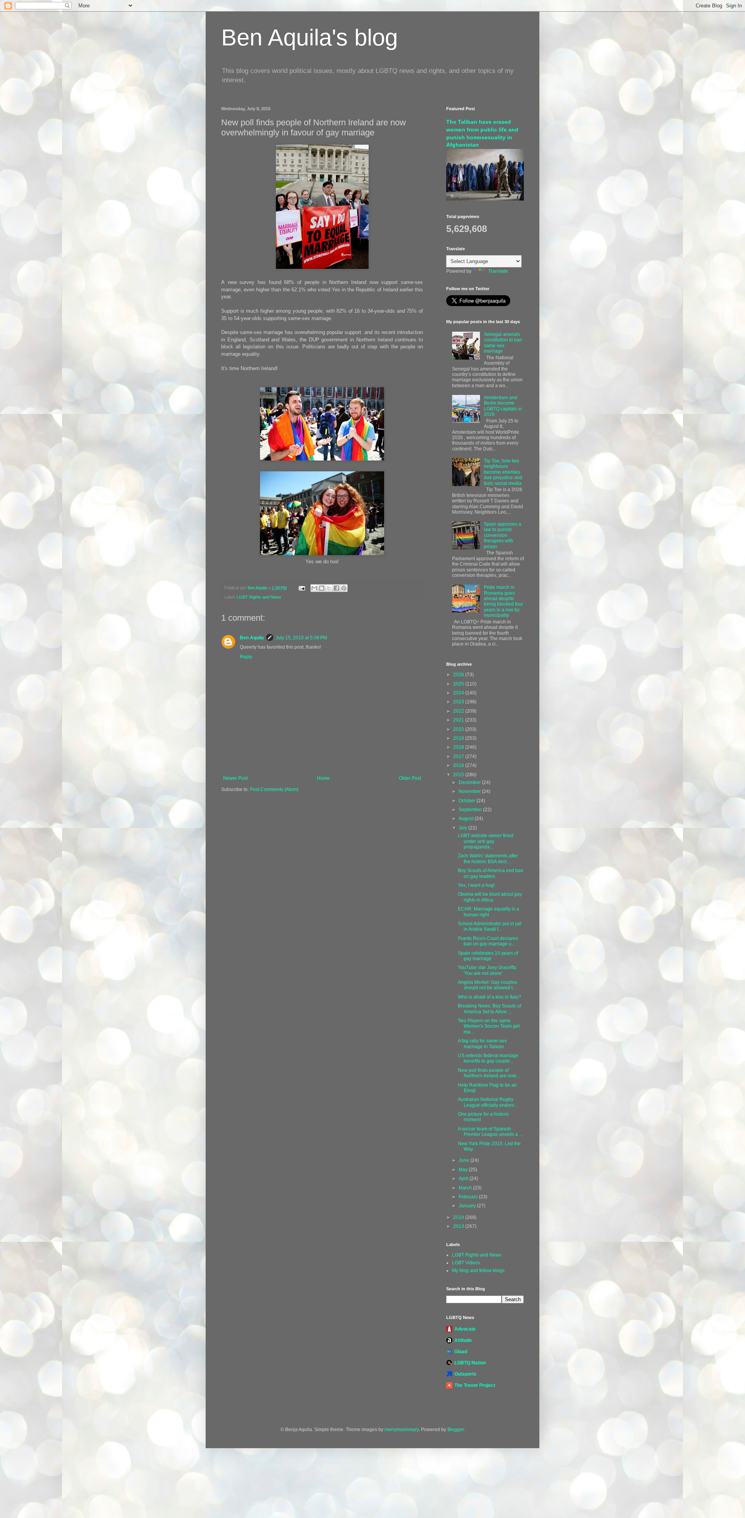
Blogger (455, 1429)
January (468, 1205)
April (464, 1178)
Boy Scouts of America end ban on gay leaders (490, 873)
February (469, 1197)
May (464, 1169)
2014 (459, 1217)
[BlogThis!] (322, 588)
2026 (459, 674)
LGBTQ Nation (470, 1363)
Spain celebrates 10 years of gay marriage (488, 955)
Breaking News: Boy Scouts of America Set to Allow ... (489, 1008)
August (467, 818)
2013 (459, 1226)
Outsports (465, 1374)
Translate (498, 271)
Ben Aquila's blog (309, 37)
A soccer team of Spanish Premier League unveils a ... (490, 1131)
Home (323, 778)
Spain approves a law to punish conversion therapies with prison (502, 535)
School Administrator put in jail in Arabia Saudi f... (490, 926)
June (464, 1160)
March (466, 1188)
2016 (459, 765)
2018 (459, 747)
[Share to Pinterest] (344, 588)
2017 (459, 756)
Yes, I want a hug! (476, 885)
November (470, 791)
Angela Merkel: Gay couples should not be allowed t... (487, 985)
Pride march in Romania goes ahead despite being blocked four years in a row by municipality (503, 601)
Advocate (465, 1329)
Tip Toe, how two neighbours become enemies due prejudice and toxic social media (503, 472)
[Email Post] (301, 587)
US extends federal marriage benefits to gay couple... (488, 1058)
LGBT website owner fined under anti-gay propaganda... (485, 841)
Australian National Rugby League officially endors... (488, 1102)
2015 (459, 774)
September (471, 809)
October (467, 800)
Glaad (460, 1351)
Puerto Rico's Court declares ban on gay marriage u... (488, 941)
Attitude (463, 1340)
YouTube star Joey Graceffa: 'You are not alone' (487, 970)
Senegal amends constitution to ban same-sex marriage (503, 343)
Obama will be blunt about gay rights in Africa (490, 896)
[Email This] (314, 588)
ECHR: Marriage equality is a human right (488, 911)
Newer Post (235, 778)
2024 (459, 693)
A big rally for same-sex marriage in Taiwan (482, 1043)
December (470, 782)
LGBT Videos (466, 1262)
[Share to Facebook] (336, 588)
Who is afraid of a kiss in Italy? (489, 997)
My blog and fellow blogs (478, 1270)
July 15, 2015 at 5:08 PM (301, 637)
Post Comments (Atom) (274, 789)
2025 (459, 684)
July (463, 828)
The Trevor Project (474, 1385)
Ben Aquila (252, 637)
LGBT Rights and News (259, 597)
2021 (459, 720)
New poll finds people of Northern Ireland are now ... (489, 1073)
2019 (459, 738)
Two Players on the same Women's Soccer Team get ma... (489, 1026)
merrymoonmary (402, 1429)
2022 (459, 711)
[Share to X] (329, 588)
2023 (459, 701)
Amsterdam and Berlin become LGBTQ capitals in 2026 (503, 406)
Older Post (410, 778)
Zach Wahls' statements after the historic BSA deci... (488, 858)
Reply (246, 656)
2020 (459, 729)
